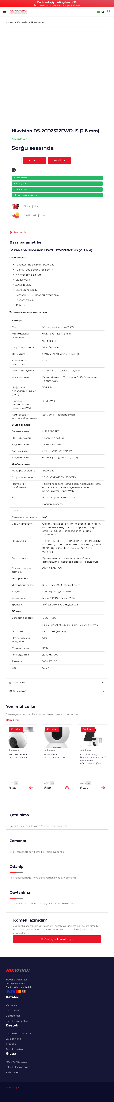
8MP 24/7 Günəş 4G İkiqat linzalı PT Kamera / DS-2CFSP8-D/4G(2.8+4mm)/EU (93, 759)
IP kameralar (37, 22)
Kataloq (10, 22)
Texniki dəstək (14, 1049)
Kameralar (22, 22)
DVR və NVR (13, 1010)
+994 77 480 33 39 (16, 1061)
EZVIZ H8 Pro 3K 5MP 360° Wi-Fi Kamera (19, 756)
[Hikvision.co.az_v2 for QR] (18, 12)
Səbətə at (34, 160)
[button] (100, 12)
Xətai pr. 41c (13, 1072)
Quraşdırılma (13, 1038)
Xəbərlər (11, 1044)
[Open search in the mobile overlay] (108, 11)
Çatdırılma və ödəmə (18, 1033)
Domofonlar (13, 1015)
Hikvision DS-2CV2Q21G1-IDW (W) (55, 756)
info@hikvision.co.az (18, 1067)
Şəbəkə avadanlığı (17, 1021)
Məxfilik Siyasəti (14, 1087)
